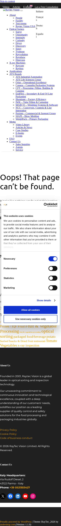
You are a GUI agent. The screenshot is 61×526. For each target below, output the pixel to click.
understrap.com (7, 524)
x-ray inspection (28, 345)
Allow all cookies (30, 310)
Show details (44, 300)
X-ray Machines (17, 62)
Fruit (21, 326)
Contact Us (14, 141)
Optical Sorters (16, 29)
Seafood (4, 341)
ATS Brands (15, 74)
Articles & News (24, 127)
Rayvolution (22, 54)
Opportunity (22, 34)
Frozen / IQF (8, 326)
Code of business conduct (16, 438)
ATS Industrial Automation (29, 77)
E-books (20, 133)
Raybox (19, 68)
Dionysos (20, 60)
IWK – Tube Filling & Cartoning (32, 102)
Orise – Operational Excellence (31, 82)
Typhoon (20, 51)
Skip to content (7, 1)
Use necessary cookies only (30, 319)
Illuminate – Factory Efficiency (31, 99)
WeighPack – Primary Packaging (32, 119)
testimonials (39, 341)
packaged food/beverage (29, 336)
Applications (15, 71)
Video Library (23, 124)
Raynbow (20, 57)
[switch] (52, 268)
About (12, 15)
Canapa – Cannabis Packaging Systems (35, 85)
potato (51, 337)
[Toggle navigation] (21, 10)
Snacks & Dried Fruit (21, 341)
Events (19, 136)
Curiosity (20, 40)
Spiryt (19, 32)
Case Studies (22, 130)
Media (12, 121)
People (19, 18)
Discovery (21, 46)
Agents (19, 147)
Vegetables (8, 345)
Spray (18, 48)
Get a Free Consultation (46, 7)
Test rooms (21, 23)
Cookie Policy (8, 434)
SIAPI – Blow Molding (27, 116)
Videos (6, 7)
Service (19, 150)
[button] (35, 6)
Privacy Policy (8, 430)
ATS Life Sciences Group (28, 79)
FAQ (11, 138)
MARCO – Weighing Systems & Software (37, 105)
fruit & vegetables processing (30, 332)
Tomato (51, 341)
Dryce (19, 43)
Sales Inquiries (23, 144)
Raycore (20, 65)
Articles (16, 7)
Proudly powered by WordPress (15, 521)
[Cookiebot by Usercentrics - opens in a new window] (43, 205)
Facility (19, 20)
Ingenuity (20, 37)
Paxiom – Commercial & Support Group (36, 113)
